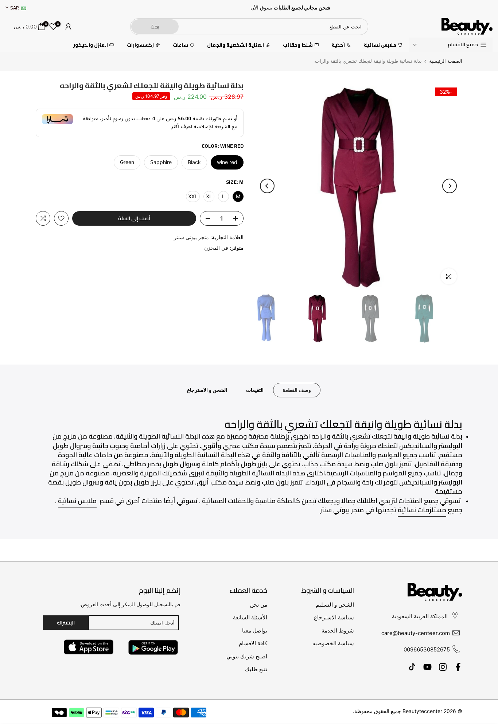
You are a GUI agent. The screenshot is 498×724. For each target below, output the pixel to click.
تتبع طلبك (256, 669)
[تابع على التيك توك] (412, 667)
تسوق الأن (261, 8)
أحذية (338, 45)
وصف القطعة (297, 390)
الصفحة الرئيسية (445, 61)
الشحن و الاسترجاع (207, 390)
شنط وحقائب (298, 45)
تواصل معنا (254, 630)
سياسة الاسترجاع (334, 617)
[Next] (267, 186)
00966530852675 (427, 649)
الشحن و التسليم (335, 604)
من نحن (258, 604)
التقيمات (255, 390)
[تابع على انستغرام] (443, 667)
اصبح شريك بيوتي (246, 656)
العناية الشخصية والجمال (235, 45)
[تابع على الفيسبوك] (458, 667)
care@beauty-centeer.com (415, 633)
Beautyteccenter (422, 711)
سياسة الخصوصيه (333, 643)
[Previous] (449, 186)
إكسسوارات (140, 45)
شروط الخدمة (338, 630)
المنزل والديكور (90, 45)
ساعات (180, 45)
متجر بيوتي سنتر (191, 237)
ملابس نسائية (380, 45)
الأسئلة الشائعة (250, 617)
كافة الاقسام (253, 643)
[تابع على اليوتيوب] (427, 667)
